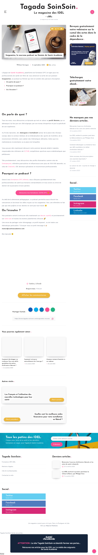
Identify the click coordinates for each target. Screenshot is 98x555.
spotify (49, 216)
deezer (42, 216)
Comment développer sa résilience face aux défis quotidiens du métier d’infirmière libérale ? (83, 147)
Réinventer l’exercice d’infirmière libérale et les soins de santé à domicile (83, 127)
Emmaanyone (7, 163)
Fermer (2, 554)
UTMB (26, 151)
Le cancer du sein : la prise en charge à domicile (83, 167)
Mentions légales (7, 466)
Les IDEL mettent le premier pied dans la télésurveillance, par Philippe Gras (82, 137)
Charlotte (11, 167)
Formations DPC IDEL (9, 462)
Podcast (39, 289)
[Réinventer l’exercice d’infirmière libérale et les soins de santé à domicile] (56, 464)
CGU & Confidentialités (9, 471)
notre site (8, 219)
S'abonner (56, 444)
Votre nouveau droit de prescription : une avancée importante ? (82, 157)
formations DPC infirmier (20, 180)
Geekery (32, 284)
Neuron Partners (52, 526)
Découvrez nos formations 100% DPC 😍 (34, 193)
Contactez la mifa (7, 475)
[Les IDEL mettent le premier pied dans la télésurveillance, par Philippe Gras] (56, 474)
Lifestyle (38, 284)
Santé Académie (17, 73)
